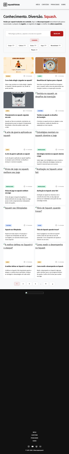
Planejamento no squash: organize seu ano (17, 116)
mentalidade (55, 45)
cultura (22, 45)
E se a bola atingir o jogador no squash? (18, 80)
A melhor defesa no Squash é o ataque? (18, 266)
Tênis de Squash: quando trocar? (48, 230)
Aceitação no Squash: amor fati (47, 191)
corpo (11, 45)
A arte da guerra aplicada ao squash (17, 154)
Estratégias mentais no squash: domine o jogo (50, 155)
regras (34, 50)
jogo (43, 45)
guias (33, 45)
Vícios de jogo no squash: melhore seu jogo (16, 192)
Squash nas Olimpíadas (13, 230)
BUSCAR (57, 34)
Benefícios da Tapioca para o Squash (49, 80)
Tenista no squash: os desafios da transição (47, 116)
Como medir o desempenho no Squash (50, 266)
